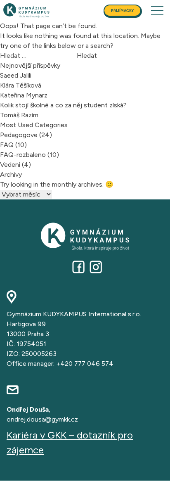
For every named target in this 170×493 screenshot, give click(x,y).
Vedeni (10, 164)
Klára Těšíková (20, 85)
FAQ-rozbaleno (23, 155)
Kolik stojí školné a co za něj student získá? (63, 105)
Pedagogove (19, 135)
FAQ (7, 145)
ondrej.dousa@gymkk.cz (42, 419)
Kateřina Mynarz (23, 95)
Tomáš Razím (19, 115)
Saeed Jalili (15, 75)
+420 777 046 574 (84, 363)
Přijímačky (122, 10)
